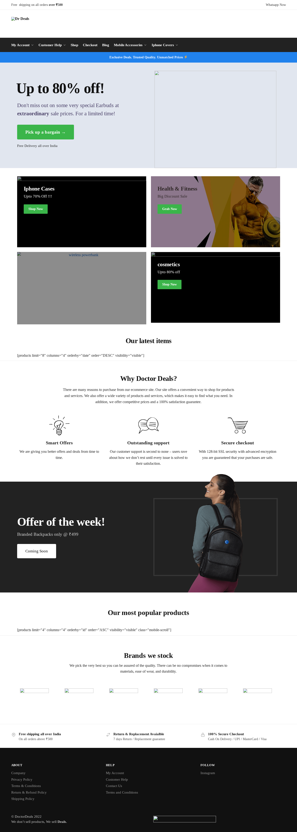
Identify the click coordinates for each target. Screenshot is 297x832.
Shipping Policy (23, 799)
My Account (115, 773)
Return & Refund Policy (29, 792)
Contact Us (114, 786)
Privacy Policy (21, 779)
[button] (36, 551)
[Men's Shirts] (81, 211)
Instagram (208, 773)
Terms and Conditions (122, 792)
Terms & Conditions (26, 786)
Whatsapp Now (276, 5)
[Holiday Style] (215, 287)
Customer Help (117, 779)
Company (18, 773)
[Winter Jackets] (215, 211)
